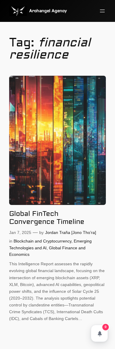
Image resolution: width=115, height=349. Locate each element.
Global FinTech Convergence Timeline (46, 218)
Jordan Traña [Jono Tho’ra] (70, 232)
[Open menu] (102, 10)
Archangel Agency (48, 11)
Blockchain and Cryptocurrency (42, 241)
